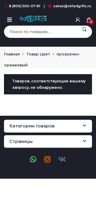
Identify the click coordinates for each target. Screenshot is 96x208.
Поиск (84, 32)
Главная (12, 54)
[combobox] (40, 32)
